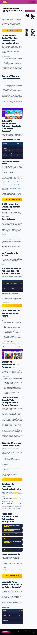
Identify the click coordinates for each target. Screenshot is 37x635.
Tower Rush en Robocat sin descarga (27, 15)
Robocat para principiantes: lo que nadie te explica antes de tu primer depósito (33, 33)
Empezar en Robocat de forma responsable (12, 576)
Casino (21, 15)
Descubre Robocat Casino (12, 30)
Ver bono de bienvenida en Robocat (12, 199)
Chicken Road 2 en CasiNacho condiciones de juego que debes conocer (33, 24)
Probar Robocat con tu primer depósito (12, 479)
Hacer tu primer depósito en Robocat (12, 305)
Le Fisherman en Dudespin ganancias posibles (33, 16)
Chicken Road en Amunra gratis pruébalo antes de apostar (26, 32)
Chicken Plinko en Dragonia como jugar (27, 22)
